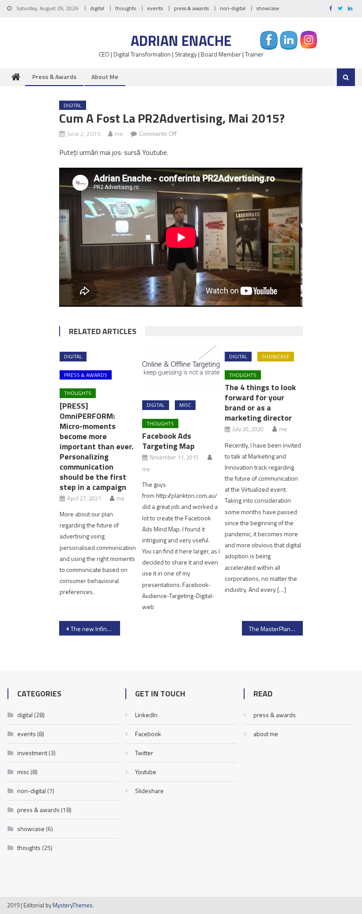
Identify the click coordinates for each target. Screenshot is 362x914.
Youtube (145, 771)
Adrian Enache (181, 40)
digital (97, 8)
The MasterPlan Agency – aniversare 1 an (276, 628)
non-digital (232, 8)
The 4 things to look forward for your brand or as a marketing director (260, 402)
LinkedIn (146, 714)
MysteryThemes (73, 905)
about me (104, 76)
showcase (267, 8)
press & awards (191, 8)
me (119, 133)
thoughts (125, 8)
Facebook (148, 733)
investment (32, 752)
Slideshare (149, 790)
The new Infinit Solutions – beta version (95, 628)
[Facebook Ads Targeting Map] (181, 369)
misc (185, 405)
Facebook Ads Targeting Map (168, 441)
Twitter (144, 752)
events (155, 8)
